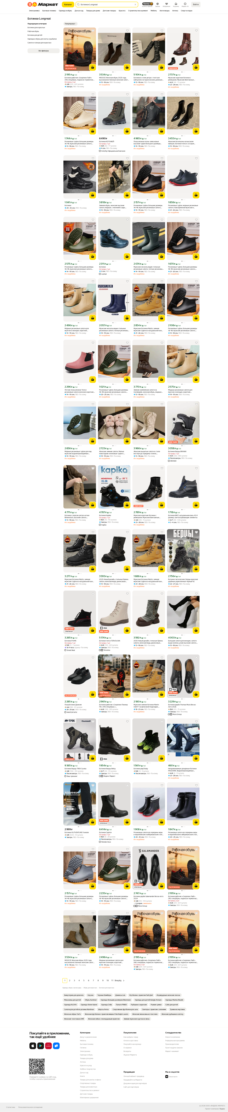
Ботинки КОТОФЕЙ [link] (106, 141)
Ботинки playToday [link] (141, 769)
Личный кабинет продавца (134, 1076)
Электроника (85, 1051)
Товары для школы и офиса (90, 1080)
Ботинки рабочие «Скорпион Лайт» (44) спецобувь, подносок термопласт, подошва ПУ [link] (79, 79)
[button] (70, 24)
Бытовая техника (86, 1044)
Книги (82, 1076)
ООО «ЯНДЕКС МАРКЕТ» (215, 1106)
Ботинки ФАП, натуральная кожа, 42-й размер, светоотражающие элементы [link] (182, 516)
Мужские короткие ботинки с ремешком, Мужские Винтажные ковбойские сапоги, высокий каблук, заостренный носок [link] (182, 79)
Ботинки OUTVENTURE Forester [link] (77, 832)
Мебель (83, 1041)
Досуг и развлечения (88, 1037)
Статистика (10, 1107)
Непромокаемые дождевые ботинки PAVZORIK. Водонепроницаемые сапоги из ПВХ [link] (182, 770)
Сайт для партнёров (131, 1087)
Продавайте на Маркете (133, 1080)
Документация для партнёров (135, 1083)
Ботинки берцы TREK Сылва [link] (75, 769)
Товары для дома (86, 1058)
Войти (196, 4)
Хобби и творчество (88, 1069)
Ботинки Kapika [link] (105, 515)
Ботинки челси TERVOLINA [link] (109, 641)
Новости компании (172, 1037)
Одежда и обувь (86, 1055)
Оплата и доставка (131, 1041)
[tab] (34, 11)
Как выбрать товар (131, 1037)
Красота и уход (86, 1065)
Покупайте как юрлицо (132, 1044)
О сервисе (128, 1048)
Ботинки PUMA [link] (70, 641)
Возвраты (127, 1051)
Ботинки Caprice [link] (105, 832)
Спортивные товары (88, 1083)
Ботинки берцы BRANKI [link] (177, 451)
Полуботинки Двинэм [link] (73, 705)
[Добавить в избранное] (93, 30)
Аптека (83, 1062)
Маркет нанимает (172, 1051)
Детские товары (86, 1094)
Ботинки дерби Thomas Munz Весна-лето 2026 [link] (182, 706)
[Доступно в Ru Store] (56, 1048)
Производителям (172, 1044)
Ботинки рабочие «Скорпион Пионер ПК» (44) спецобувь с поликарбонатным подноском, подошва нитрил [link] (113, 706)
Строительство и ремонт (89, 1090)
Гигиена (83, 1048)
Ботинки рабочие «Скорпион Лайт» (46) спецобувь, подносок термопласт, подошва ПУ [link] (148, 961)
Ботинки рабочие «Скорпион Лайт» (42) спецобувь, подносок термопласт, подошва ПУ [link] (183, 961)
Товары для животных (88, 1087)
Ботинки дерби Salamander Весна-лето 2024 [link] (148, 897)
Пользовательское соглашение (30, 1107)
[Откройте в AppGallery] (48, 1048)
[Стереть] (135, 4)
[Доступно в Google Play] (40, 1048)
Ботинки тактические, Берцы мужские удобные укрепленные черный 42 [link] (183, 580)
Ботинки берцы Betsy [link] (107, 769)
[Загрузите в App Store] (32, 1048)
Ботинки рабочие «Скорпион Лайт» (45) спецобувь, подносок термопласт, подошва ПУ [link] (183, 897)
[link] (73, 995)
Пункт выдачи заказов (174, 1048)
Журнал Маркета (130, 1055)
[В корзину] (92, 67)
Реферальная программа (175, 1041)
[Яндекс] (222, 1109)
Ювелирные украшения (89, 1097)
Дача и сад (84, 1073)
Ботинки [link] (68, 205)
